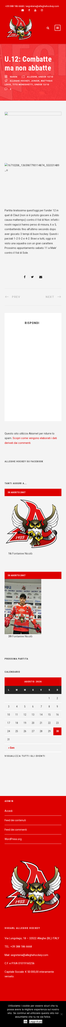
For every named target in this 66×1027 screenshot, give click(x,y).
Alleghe (32, 77)
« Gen (11, 747)
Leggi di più (36, 1021)
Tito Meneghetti (22, 84)
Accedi (8, 810)
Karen (13, 77)
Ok (25, 1021)
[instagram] (42, 10)
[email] (22, 10)
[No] (61, 1014)
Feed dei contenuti (15, 820)
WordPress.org (13, 839)
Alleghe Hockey (20, 81)
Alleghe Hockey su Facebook (24, 461)
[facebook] (29, 10)
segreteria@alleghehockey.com (42, 6)
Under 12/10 (45, 77)
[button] (33, 526)
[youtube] (35, 10)
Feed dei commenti (16, 829)
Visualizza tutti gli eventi (25, 756)
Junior (35, 81)
